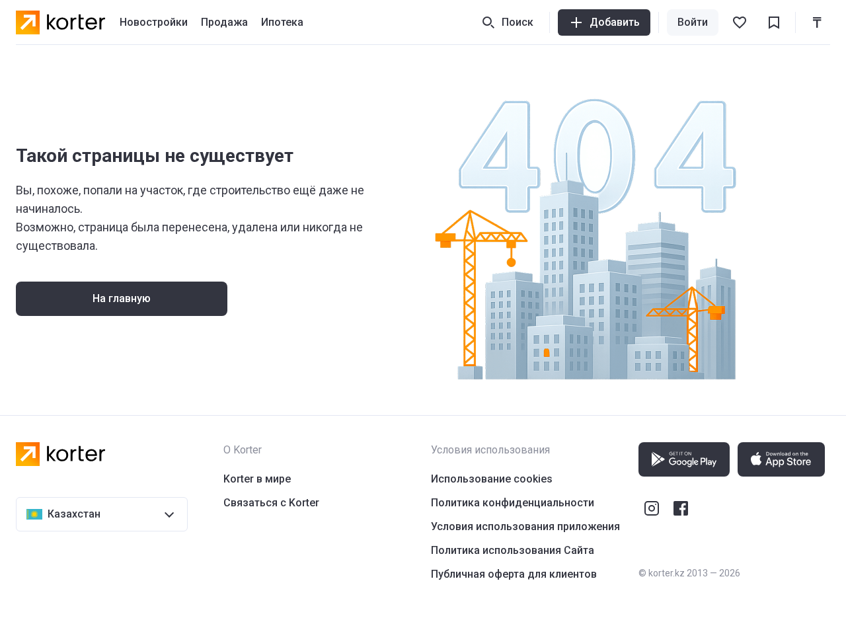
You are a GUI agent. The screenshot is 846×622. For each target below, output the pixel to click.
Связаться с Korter (271, 502)
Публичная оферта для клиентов (514, 574)
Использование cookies (492, 479)
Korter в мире (257, 479)
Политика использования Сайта (512, 550)
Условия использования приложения (525, 526)
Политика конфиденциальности (512, 502)
